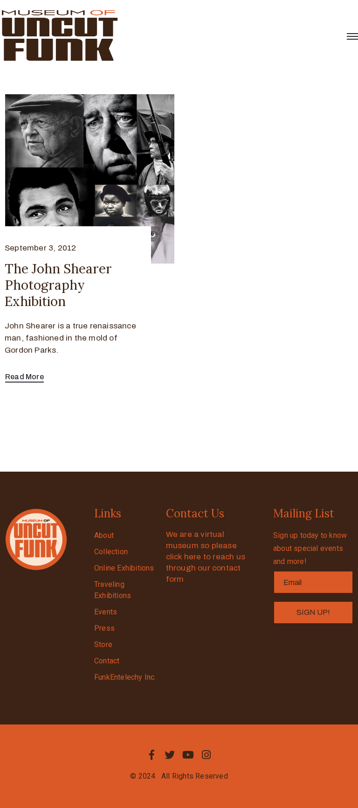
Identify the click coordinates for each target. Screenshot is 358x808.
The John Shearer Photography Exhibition (58, 285)
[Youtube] (188, 754)
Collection (111, 551)
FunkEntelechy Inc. (125, 677)
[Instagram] (206, 754)
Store (103, 644)
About (104, 535)
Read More (24, 377)
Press (104, 628)
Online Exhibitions (124, 568)
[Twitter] (169, 754)
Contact (106, 660)
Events (105, 611)
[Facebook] (151, 754)
